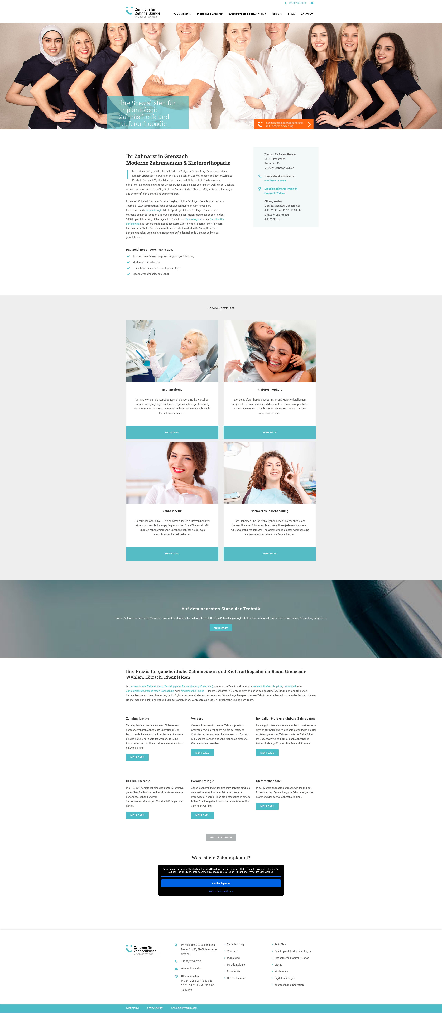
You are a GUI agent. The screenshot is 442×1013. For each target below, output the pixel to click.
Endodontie (233, 971)
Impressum (132, 1008)
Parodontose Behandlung (159, 690)
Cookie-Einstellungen (184, 1008)
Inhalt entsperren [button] (221, 883)
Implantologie (154, 210)
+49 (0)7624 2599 (297, 3)
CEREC (279, 964)
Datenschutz (155, 1008)
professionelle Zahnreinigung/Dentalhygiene (155, 686)
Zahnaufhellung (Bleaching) (197, 686)
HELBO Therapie (236, 978)
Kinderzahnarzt (283, 971)
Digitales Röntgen (285, 978)
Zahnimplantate (135, 690)
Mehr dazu (221, 627)
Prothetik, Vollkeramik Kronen (292, 957)
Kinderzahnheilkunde (192, 690)
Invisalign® (290, 686)
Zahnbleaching (235, 944)
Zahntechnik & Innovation (289, 984)
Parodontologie (236, 964)
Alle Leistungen (221, 837)
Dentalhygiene (194, 219)
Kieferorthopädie (272, 686)
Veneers (257, 686)
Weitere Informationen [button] (221, 891)
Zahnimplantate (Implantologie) (293, 951)
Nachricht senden (191, 968)
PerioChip (280, 944)
